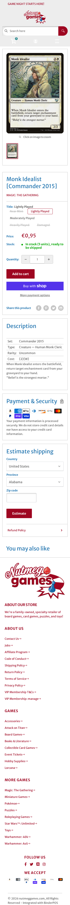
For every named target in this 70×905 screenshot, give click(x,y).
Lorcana (10, 768)
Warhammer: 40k (16, 837)
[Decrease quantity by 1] (26, 259)
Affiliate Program (16, 652)
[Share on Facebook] (38, 308)
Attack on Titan (15, 728)
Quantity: (12, 259)
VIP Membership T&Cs (19, 692)
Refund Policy (17, 530)
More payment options (35, 295)
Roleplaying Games (17, 817)
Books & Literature (17, 741)
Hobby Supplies (15, 761)
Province (12, 474)
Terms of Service (15, 679)
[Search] (63, 31)
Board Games (13, 734)
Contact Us (12, 639)
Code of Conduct (15, 659)
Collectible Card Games (20, 748)
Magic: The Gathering (22, 195)
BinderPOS (51, 903)
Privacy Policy (14, 685)
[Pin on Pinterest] (46, 308)
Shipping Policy (15, 665)
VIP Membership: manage (21, 699)
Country (11, 459)
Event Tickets (13, 754)
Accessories (12, 721)
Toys (8, 830)
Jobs (7, 645)
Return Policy (13, 672)
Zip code (12, 490)
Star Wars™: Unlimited (20, 823)
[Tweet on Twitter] (53, 308)
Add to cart (20, 274)
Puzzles (10, 810)
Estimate (19, 513)
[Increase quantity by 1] (49, 259)
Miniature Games (16, 797)
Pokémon (11, 803)
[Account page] (35, 41)
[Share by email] (61, 308)
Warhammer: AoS (16, 843)
